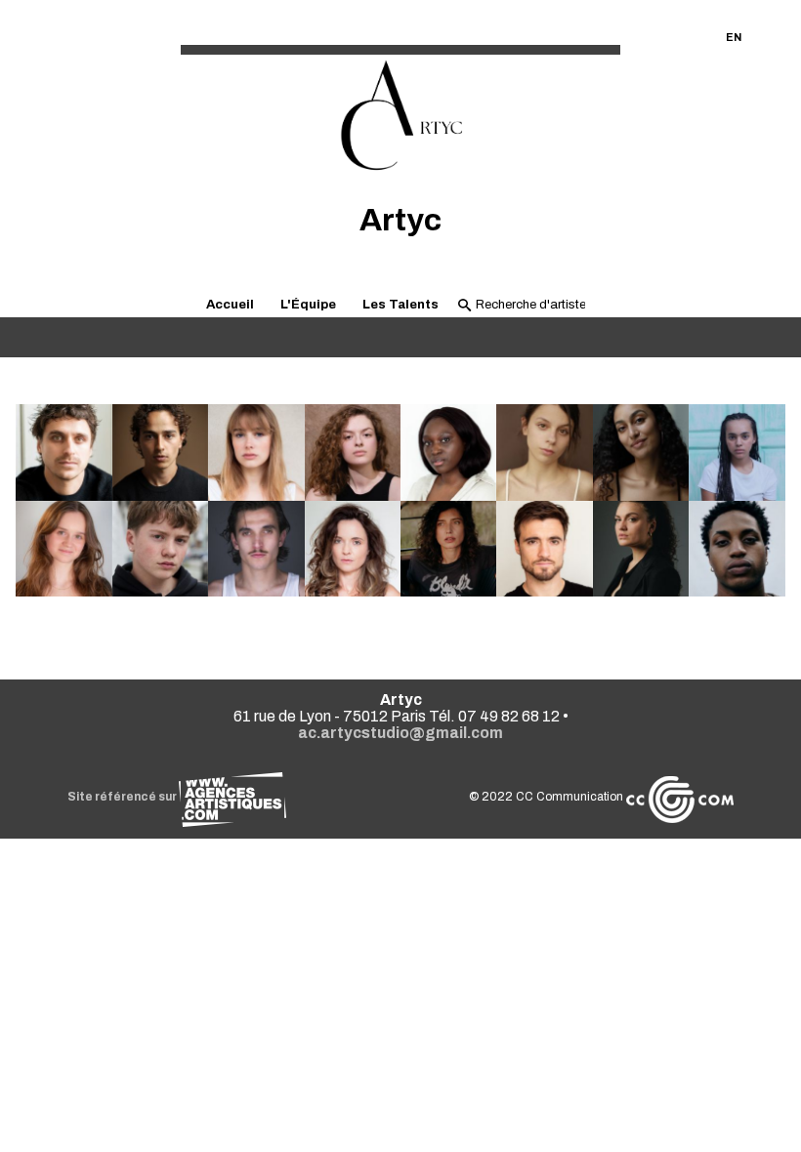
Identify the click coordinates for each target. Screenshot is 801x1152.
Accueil (230, 304)
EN (733, 37)
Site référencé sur (123, 796)
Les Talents (400, 304)
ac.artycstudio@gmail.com (400, 732)
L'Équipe (308, 304)
